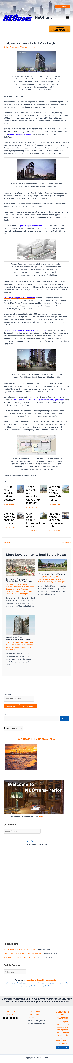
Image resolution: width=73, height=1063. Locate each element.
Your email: (8, 694)
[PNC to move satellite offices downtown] (20, 489)
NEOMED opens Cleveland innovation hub (57, 520)
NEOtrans (43, 17)
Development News (13, 589)
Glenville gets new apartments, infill (9, 518)
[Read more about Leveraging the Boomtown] (52, 565)
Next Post (66, 542)
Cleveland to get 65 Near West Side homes (55, 493)
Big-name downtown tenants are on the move (19, 580)
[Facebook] (4, 1018)
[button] (62, 6)
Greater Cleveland (57, 579)
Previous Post (8, 542)
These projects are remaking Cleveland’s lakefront (33, 494)
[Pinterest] (17, 1018)
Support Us (62, 1047)
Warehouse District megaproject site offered (18, 638)
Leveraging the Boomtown (51, 574)
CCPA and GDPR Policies (34, 1015)
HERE (40, 816)
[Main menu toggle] (67, 17)
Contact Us (10, 1011)
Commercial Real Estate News (23, 587)
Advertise (10, 1014)
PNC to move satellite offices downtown (10, 493)
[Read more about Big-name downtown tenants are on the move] (20, 568)
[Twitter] (7, 1018)
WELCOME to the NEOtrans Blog (36, 739)
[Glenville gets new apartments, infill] (20, 515)
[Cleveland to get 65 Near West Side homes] (65, 489)
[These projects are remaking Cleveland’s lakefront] (43, 489)
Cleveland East (55, 577)
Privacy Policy (36, 1011)
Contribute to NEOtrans (62, 1014)
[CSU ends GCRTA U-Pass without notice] (43, 515)
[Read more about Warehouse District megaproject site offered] (20, 625)
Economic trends (20, 591)
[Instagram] (10, 1018)
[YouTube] (14, 1018)
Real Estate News (44, 582)
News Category (10, 728)
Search (6, 714)
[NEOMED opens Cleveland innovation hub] (65, 515)
